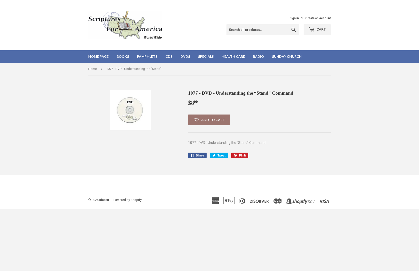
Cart (321, 29)
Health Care (233, 56)
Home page (98, 56)
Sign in (294, 18)
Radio (258, 56)
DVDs (185, 56)
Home (92, 69)
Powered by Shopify (127, 200)
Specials (206, 56)
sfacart (104, 200)
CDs (168, 56)
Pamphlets (147, 56)
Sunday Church (287, 56)
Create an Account (318, 18)
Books (123, 56)
